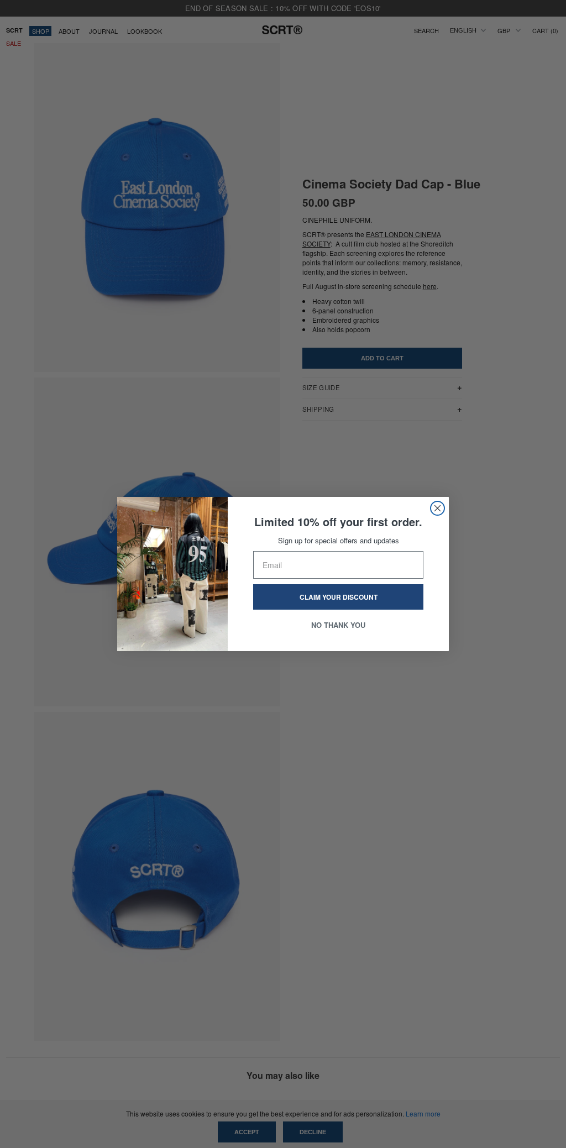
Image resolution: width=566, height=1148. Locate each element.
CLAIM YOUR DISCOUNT (339, 597)
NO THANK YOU (338, 625)
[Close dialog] (437, 508)
